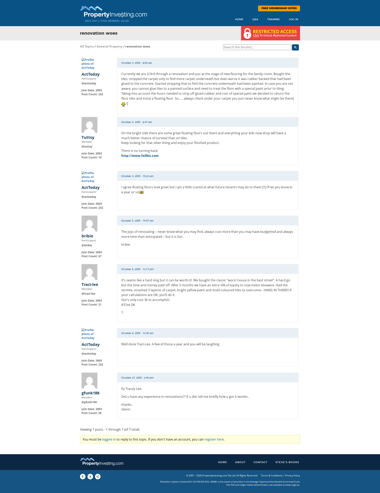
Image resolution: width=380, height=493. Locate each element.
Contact (261, 462)
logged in (109, 439)
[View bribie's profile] (89, 223)
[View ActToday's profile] (89, 63)
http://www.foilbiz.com (140, 155)
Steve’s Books (287, 462)
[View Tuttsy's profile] (89, 124)
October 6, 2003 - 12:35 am (137, 333)
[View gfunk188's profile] (89, 380)
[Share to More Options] (98, 476)
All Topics (87, 46)
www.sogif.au (292, 484)
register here (214, 439)
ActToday (91, 74)
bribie (87, 236)
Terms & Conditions (272, 475)
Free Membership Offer (279, 8)
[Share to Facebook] (83, 476)
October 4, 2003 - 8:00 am (136, 63)
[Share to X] (90, 476)
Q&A (255, 19)
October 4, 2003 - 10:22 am (137, 176)
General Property (110, 46)
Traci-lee (90, 284)
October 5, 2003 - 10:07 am (137, 221)
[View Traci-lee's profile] (89, 272)
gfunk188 (90, 393)
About (240, 462)
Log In (293, 19)
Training (273, 19)
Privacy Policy (292, 475)
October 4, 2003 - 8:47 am (136, 122)
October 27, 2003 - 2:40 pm (137, 378)
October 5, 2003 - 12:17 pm (137, 269)
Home (239, 19)
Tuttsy (88, 137)
